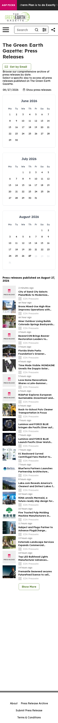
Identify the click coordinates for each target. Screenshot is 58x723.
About (14, 703)
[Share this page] (53, 30)
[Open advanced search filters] (44, 29)
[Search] (36, 29)
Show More (29, 586)
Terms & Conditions (29, 717)
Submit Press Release (29, 710)
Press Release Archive (34, 703)
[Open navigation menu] (6, 30)
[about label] (20, 298)
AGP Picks (8, 5)
